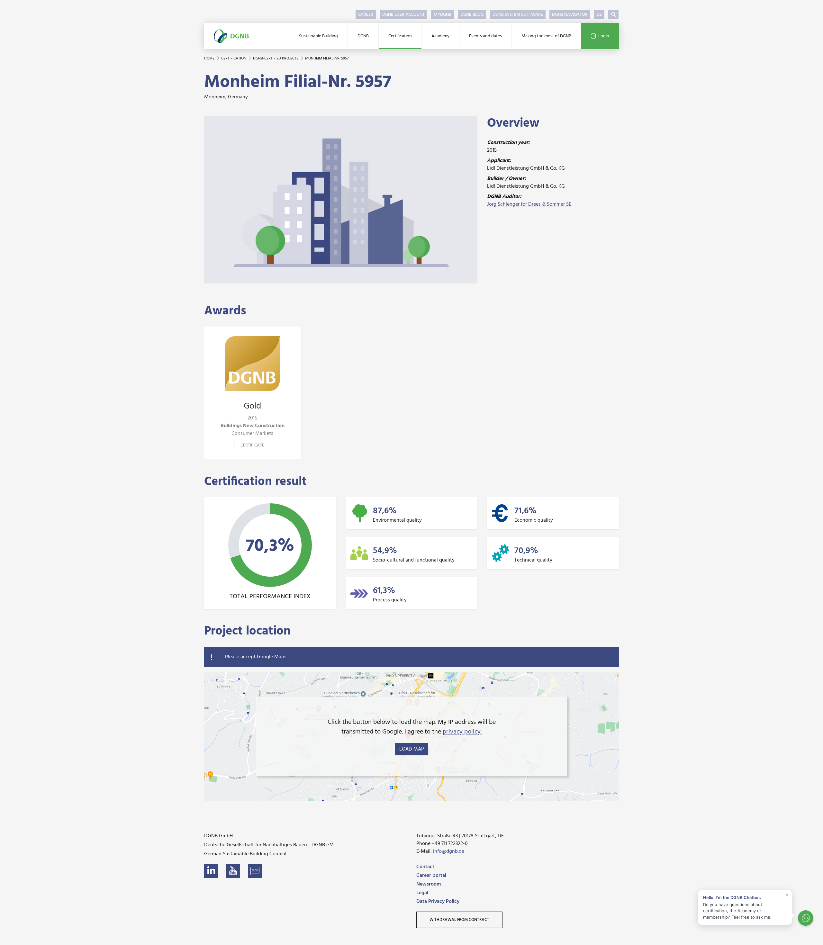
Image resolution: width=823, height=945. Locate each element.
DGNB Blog (472, 14)
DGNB (363, 36)
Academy (440, 36)
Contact (425, 867)
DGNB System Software (518, 14)
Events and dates (485, 36)
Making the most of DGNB (546, 36)
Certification (400, 36)
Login (603, 36)
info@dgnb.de (448, 851)
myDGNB (442, 14)
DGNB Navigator (570, 14)
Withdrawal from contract (459, 919)
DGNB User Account (403, 14)
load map (411, 749)
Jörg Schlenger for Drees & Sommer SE (529, 204)
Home (209, 58)
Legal (422, 893)
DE (599, 14)
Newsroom (428, 884)
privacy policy (462, 732)
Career (365, 14)
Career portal (431, 875)
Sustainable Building (318, 36)
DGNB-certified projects (276, 58)
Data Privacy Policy (437, 901)
